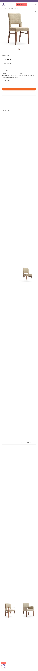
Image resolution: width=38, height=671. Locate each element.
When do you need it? (5, 75)
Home (2, 8)
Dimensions (4, 94)
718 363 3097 (23, 4)
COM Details (4, 96)
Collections (6, 8)
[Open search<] (33, 4)
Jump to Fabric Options (6, 100)
